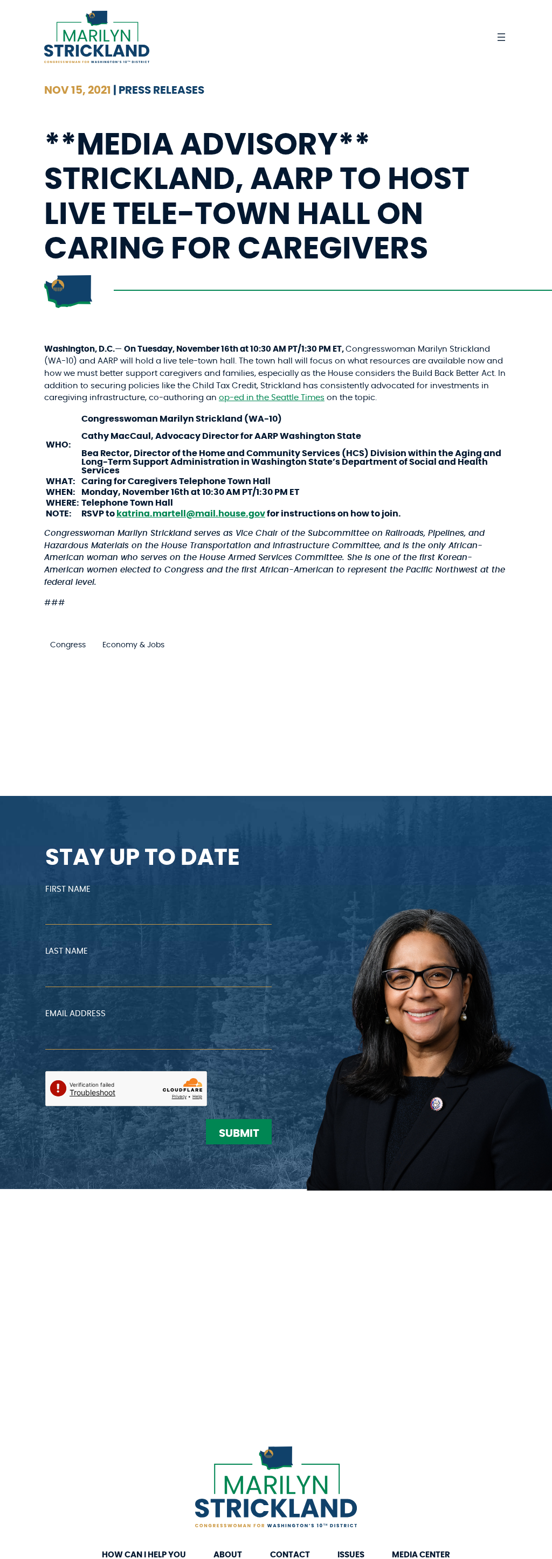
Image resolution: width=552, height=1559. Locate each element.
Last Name (66, 951)
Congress (68, 645)
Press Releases (161, 90)
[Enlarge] (342, 1460)
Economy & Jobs (133, 645)
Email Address (75, 1014)
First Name (68, 889)
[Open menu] (501, 37)
